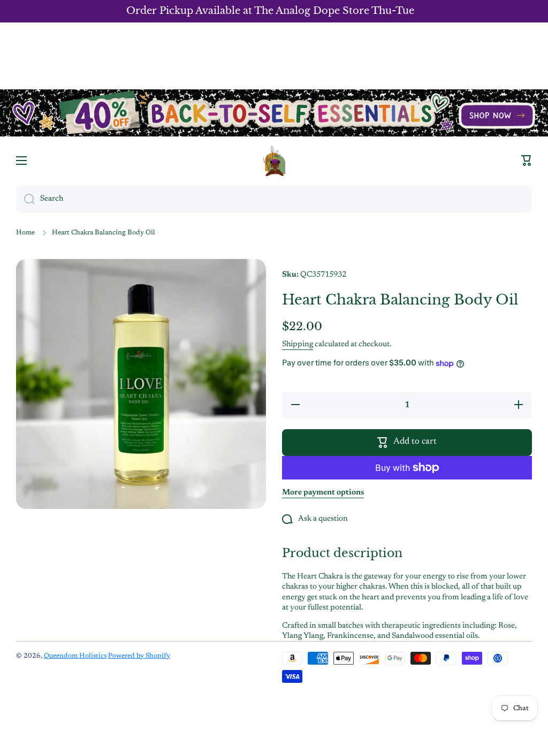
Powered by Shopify (139, 656)
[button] (526, 160)
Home (25, 233)
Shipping (297, 344)
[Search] (25, 199)
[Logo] (274, 160)
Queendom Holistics (75, 656)
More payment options (323, 493)
